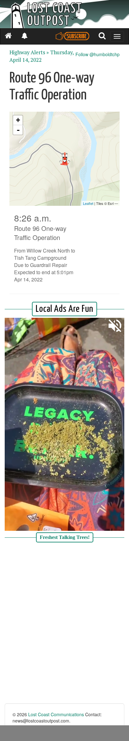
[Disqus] (64, 623)
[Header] (64, 14)
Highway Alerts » (29, 52)
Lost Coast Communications (56, 714)
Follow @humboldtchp (97, 54)
